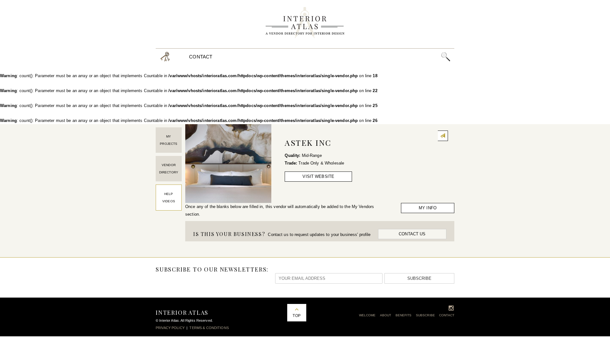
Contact (200, 56)
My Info (428, 207)
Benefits (404, 315)
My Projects (168, 140)
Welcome (367, 315)
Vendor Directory (168, 168)
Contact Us (412, 234)
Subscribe (419, 278)
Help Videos (168, 197)
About (385, 315)
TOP (296, 315)
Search (445, 57)
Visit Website (318, 176)
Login (165, 57)
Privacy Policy (170, 328)
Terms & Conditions (208, 328)
